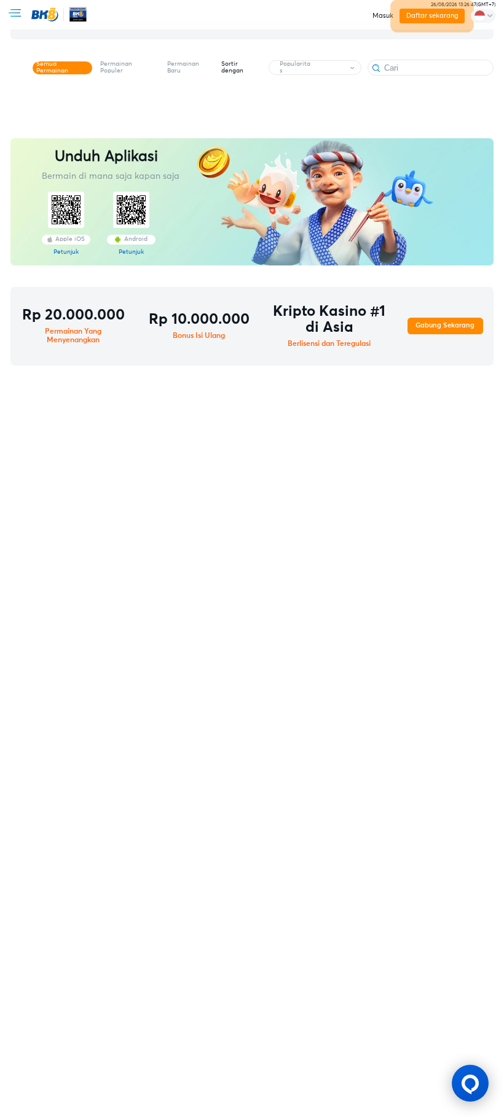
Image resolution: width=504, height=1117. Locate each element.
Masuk (382, 15)
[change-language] (483, 16)
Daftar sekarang (432, 15)
